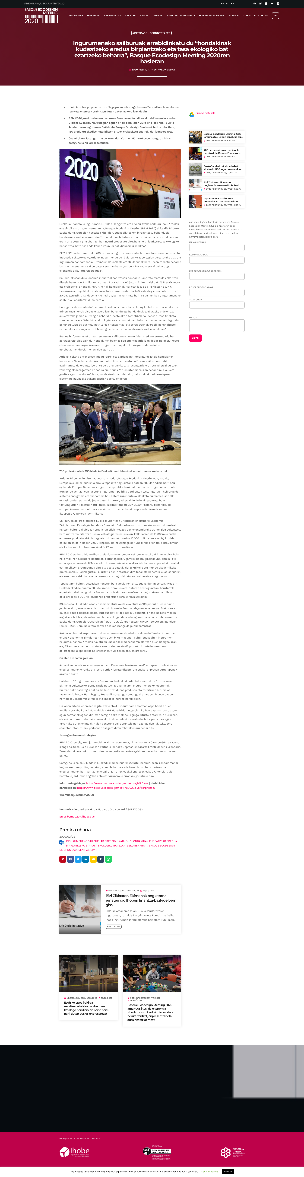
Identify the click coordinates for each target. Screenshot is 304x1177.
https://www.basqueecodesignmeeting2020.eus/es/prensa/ (116, 787)
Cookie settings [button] (209, 1171)
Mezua (193, 318)
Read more (113, 926)
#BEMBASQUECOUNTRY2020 (152, 33)
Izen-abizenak (197, 242)
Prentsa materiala (205, 112)
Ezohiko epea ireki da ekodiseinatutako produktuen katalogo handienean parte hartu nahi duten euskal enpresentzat (86, 1008)
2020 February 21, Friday (220, 157)
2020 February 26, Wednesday (223, 189)
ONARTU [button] (228, 1172)
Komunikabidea (198, 255)
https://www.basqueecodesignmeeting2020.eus (117, 783)
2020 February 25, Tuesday (221, 173)
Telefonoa (195, 300)
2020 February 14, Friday (220, 140)
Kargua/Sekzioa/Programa (205, 271)
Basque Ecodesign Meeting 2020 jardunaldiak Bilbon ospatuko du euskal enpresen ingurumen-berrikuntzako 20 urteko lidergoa (222, 135)
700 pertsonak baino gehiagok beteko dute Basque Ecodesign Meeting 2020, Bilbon (221, 152)
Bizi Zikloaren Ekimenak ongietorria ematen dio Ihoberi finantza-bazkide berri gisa (141, 900)
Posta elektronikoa (201, 287)
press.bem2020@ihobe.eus (77, 816)
